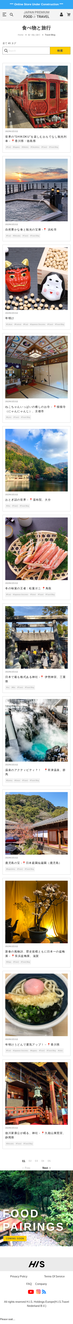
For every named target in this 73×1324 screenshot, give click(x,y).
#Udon (60, 1050)
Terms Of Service (54, 1276)
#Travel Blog (53, 147)
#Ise (7, 687)
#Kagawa (16, 147)
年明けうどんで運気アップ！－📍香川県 (32, 1044)
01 (23, 1160)
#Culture (9, 324)
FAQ (29, 1283)
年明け (9, 318)
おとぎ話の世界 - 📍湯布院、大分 (28, 499)
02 (30, 1160)
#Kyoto (8, 417)
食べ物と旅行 (34, 35)
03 (36, 1160)
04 (42, 1160)
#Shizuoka (16, 236)
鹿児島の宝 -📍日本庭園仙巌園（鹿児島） (33, 862)
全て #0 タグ (9, 43)
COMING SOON (15, 1238)
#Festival (18, 324)
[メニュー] (4, 14)
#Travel (44, 147)
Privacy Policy (18, 1276)
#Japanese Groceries (37, 324)
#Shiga (8, 962)
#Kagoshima (10, 869)
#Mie (13, 687)
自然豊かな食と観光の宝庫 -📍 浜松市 (31, 229)
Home (20, 35)
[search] (26, 50)
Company (41, 1283)
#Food (8, 147)
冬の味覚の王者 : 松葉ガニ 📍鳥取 (28, 588)
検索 (60, 50)
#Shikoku (25, 147)
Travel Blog (50, 35)
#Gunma (9, 780)
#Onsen (17, 780)
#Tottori (33, 594)
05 (49, 1160)
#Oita (8, 506)
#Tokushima (35, 147)
